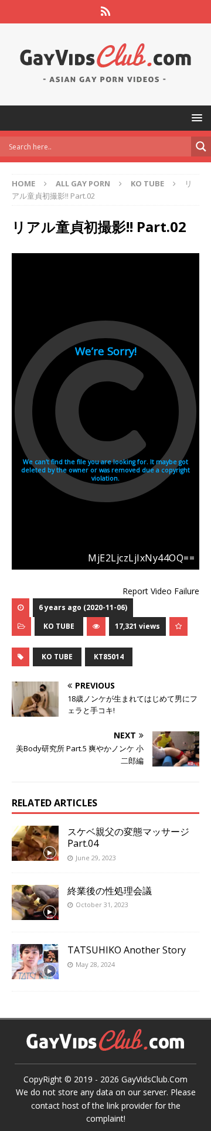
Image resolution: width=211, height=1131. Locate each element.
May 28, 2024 (95, 964)
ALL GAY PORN (83, 183)
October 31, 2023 (102, 904)
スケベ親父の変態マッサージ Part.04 (128, 837)
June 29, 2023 (96, 857)
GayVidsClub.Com (154, 1079)
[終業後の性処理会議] (35, 902)
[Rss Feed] (106, 11)
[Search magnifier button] (201, 146)
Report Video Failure (160, 591)
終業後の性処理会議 (109, 890)
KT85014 (109, 657)
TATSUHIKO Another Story (126, 949)
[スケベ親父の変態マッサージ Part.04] (35, 843)
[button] (195, 117)
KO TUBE (58, 626)
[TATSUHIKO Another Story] (35, 961)
